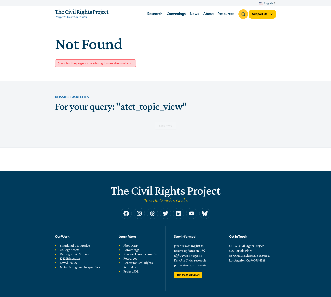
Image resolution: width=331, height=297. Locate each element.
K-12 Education (70, 258)
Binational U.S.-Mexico (75, 245)
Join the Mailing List (188, 274)
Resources (226, 13)
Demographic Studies (74, 254)
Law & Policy (68, 263)
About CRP (130, 245)
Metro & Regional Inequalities (80, 267)
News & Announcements (140, 254)
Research (155, 13)
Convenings (176, 13)
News (194, 13)
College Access (69, 250)
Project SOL (131, 271)
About (208, 13)
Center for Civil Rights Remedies (138, 265)
